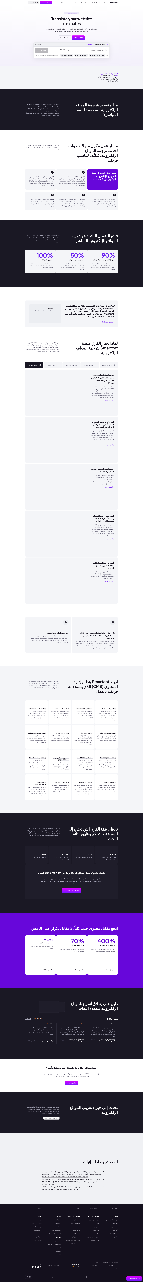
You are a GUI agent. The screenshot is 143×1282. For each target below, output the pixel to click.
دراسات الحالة (38, 1226)
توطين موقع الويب (75, 1237)
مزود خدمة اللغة (95, 1240)
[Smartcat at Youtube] (33, 1267)
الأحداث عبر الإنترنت (37, 1223)
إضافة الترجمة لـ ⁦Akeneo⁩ (108, 733)
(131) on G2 (28, 1019)
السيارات (58, 1251)
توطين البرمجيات (76, 1226)
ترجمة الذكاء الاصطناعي (112, 1220)
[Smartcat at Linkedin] (38, 1267)
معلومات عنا (58, 1220)
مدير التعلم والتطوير (94, 1220)
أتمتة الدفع (115, 1230)
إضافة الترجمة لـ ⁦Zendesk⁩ (84, 708)
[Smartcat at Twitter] (35, 1267)
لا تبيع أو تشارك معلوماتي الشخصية (54, 1276)
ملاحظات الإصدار (37, 1240)
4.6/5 (33, 1019)
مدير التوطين (95, 1226)
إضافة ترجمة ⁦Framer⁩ (86, 782)
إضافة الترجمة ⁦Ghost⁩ (62, 733)
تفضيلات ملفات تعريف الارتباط (110, 1262)
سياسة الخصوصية (113, 1265)
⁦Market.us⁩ (62, 1187)
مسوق (97, 1223)
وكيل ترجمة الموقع (43, 263)
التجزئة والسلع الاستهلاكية (54, 1244)
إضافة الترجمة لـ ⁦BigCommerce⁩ (40, 783)
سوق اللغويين (114, 1223)
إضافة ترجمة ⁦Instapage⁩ (108, 758)
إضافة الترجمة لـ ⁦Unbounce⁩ (37, 733)
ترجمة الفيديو (76, 1230)
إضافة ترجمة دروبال (87, 733)
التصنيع (59, 1247)
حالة (117, 1269)
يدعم (40, 1233)
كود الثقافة (58, 1223)
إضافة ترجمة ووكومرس (62, 782)
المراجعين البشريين (33, 263)
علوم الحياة (58, 1241)
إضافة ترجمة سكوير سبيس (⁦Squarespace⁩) (61, 759)
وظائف (59, 1226)
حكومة (97, 1233)
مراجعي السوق (111, 203)
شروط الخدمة (95, 1265)
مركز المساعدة (38, 1230)
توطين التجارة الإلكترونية (74, 1243)
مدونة (40, 1220)
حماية (97, 1262)
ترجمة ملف (77, 1220)
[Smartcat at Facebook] (40, 1267)
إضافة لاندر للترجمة (110, 782)
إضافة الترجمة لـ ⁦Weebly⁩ (85, 758)
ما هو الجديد (39, 1237)
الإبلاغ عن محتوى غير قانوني (54, 1233)
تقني (59, 1254)
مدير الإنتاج (96, 1230)
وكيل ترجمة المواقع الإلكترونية (46, 104)
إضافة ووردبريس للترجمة (108, 708)
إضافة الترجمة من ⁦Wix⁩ (62, 708)
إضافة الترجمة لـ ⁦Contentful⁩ (37, 708)
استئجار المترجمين (75, 1223)
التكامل (116, 1237)
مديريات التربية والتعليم (93, 1237)
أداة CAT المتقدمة (113, 1233)
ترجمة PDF (77, 1233)
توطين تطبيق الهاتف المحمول (73, 1240)
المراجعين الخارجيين (108, 477)
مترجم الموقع (114, 1226)
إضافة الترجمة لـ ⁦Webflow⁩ (37, 758)
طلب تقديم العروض (56, 1230)
